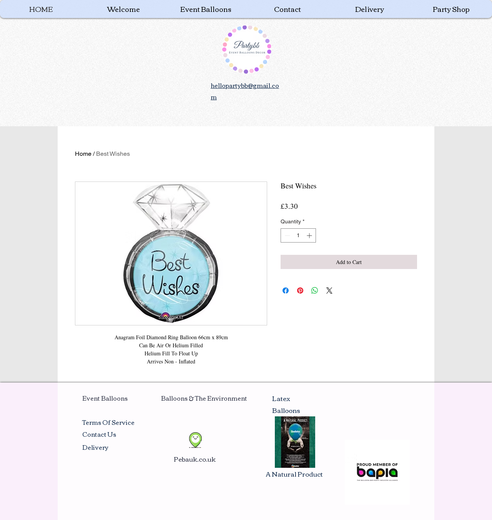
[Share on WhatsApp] (314, 290)
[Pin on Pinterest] (300, 290)
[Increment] (310, 235)
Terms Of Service (108, 422)
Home (83, 153)
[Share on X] (329, 290)
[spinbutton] (298, 235)
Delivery (95, 447)
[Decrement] (286, 235)
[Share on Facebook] (285, 290)
